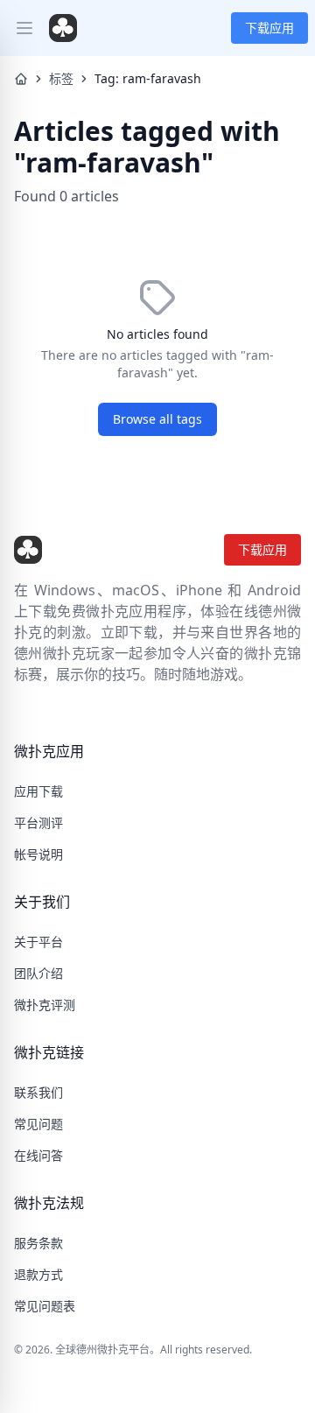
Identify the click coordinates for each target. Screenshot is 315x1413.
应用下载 (38, 791)
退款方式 (38, 1274)
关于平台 (38, 941)
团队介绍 (38, 973)
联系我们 (38, 1092)
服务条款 (38, 1242)
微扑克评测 (44, 1004)
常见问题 (38, 1123)
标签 (61, 78)
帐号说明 (38, 854)
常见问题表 (44, 1305)
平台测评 (38, 822)
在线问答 (38, 1155)
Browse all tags (157, 419)
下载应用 (269, 27)
